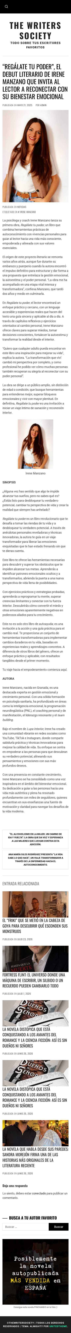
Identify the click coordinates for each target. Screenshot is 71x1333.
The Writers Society (35, 30)
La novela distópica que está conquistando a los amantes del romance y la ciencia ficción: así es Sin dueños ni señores (34, 1037)
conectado (39, 1193)
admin (43, 105)
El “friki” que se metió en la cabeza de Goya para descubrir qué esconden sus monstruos (35, 925)
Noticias (21, 206)
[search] (6, 6)
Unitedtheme (58, 1326)
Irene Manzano (28, 212)
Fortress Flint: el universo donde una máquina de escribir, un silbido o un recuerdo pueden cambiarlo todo (33, 980)
